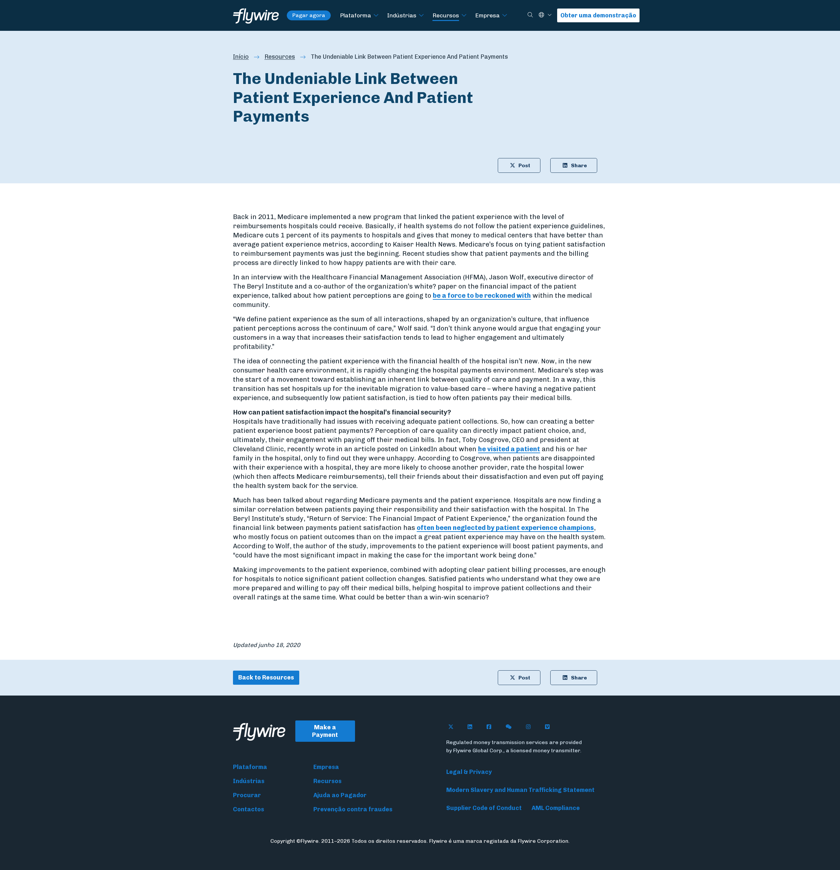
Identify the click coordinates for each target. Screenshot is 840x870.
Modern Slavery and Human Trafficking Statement (520, 790)
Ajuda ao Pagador (340, 795)
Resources (279, 56)
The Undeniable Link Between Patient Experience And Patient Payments (409, 56)
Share (579, 165)
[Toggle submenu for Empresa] (504, 15)
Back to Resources (266, 677)
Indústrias (401, 15)
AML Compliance (556, 808)
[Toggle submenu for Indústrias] (421, 15)
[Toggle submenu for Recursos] (464, 15)
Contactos (248, 809)
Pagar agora (308, 15)
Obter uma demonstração (598, 15)
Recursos (445, 15)
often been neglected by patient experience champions (505, 528)
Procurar (247, 795)
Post (524, 165)
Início (241, 56)
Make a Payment (325, 731)
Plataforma (355, 15)
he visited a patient (509, 449)
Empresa (487, 15)
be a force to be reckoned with (482, 295)
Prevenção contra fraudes (352, 809)
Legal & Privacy (469, 772)
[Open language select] (549, 15)
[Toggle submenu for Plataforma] (376, 15)
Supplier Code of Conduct (484, 808)
